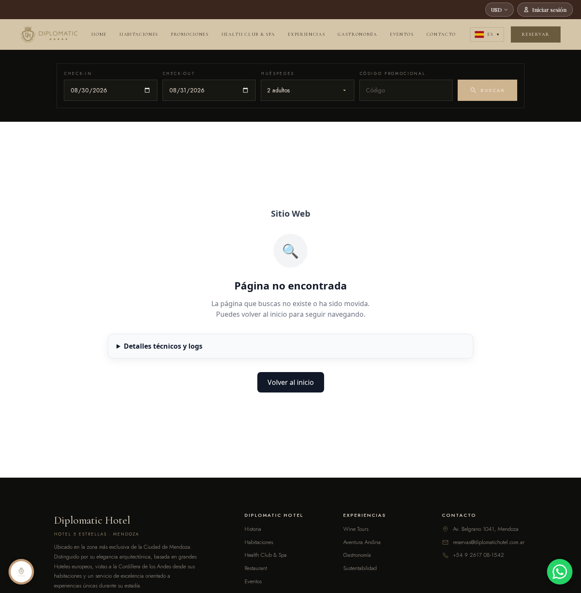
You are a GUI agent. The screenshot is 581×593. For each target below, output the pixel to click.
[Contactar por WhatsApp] (559, 571)
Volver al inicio (291, 382)
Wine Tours (355, 529)
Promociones (189, 34)
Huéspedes (277, 74)
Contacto (441, 34)
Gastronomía (357, 34)
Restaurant (256, 568)
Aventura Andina (362, 542)
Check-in (78, 74)
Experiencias (306, 34)
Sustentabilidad (360, 568)
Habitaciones (139, 34)
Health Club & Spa (249, 34)
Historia (253, 529)
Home (99, 34)
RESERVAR (536, 34)
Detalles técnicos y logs (163, 346)
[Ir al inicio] (48, 34)
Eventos (402, 34)
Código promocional (393, 74)
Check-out (179, 74)
